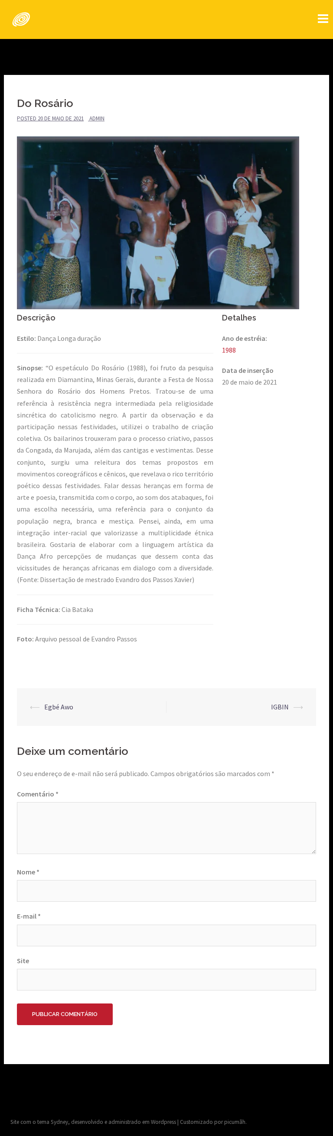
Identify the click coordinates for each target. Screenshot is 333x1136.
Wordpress (163, 1122)
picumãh (234, 1122)
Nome (28, 871)
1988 (229, 350)
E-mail (29, 916)
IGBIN (280, 706)
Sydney (59, 1122)
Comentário (38, 794)
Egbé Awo (58, 706)
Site (23, 960)
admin (96, 118)
